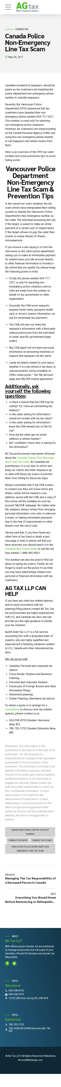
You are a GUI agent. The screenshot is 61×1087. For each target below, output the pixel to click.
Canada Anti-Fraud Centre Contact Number (30, 832)
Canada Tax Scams (42, 840)
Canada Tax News (18, 840)
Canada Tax (21, 29)
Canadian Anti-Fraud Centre (21, 548)
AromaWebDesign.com (30, 1060)
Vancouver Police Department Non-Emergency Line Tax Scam (30, 849)
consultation (12, 709)
